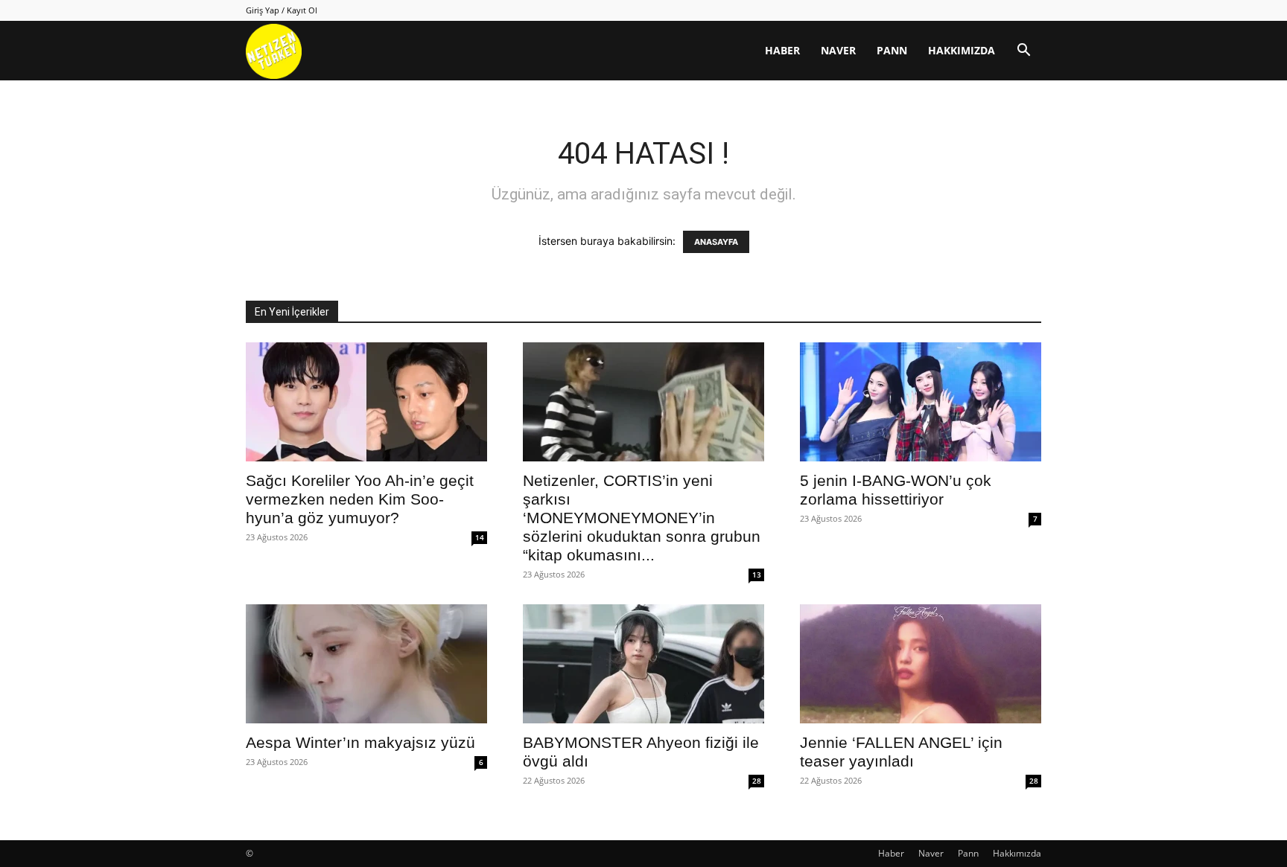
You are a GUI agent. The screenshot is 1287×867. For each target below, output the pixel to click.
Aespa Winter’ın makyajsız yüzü (360, 742)
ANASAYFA (716, 242)
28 (756, 780)
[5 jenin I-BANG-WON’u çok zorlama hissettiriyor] (920, 401)
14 (479, 537)
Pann (892, 50)
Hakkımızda (961, 50)
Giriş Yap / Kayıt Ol (281, 10)
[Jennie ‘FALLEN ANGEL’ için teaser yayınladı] (920, 663)
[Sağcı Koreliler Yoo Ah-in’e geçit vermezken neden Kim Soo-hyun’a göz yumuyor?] (366, 401)
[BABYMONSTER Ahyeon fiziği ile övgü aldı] (643, 663)
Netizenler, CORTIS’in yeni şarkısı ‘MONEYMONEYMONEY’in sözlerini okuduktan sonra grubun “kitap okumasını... (641, 517)
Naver (838, 50)
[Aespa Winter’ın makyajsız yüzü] (366, 663)
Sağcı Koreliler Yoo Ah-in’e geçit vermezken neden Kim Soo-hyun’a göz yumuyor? (360, 499)
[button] (1023, 52)
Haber (782, 50)
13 (756, 574)
